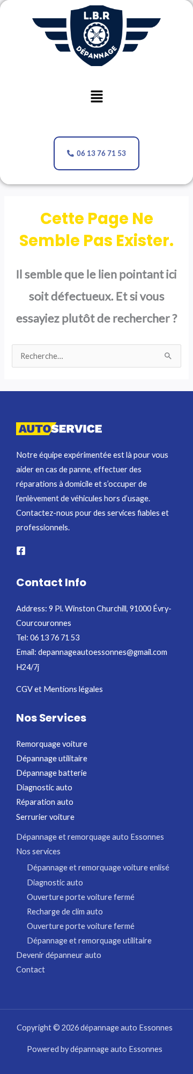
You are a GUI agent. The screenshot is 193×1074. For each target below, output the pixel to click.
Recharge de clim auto (65, 911)
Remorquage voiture (51, 743)
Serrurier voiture (45, 816)
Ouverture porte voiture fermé (81, 897)
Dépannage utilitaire (51, 758)
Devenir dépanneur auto (58, 955)
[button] (96, 97)
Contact (30, 969)
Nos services (38, 851)
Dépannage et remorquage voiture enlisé (98, 867)
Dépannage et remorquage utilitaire (89, 940)
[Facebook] (21, 551)
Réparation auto (44, 801)
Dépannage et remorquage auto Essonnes (90, 836)
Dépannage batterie (51, 772)
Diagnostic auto (44, 787)
